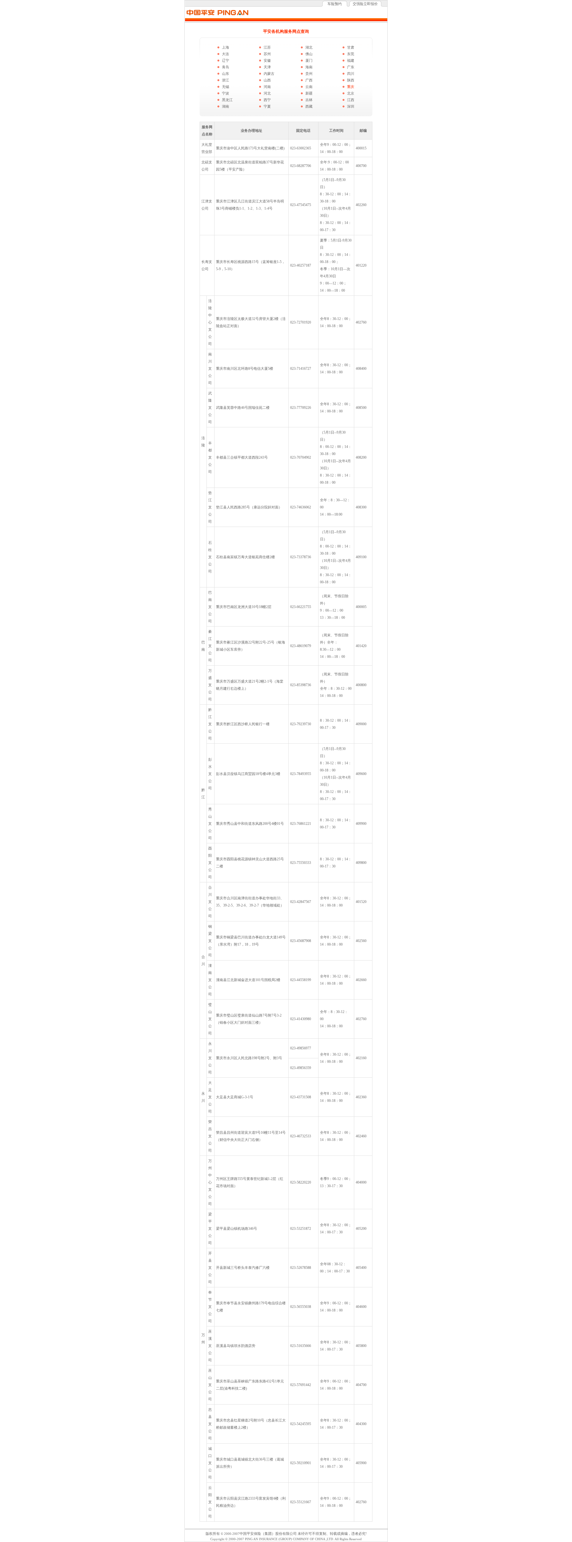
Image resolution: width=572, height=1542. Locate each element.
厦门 (309, 60)
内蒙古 (269, 74)
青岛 (225, 67)
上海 (225, 47)
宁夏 (267, 106)
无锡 (225, 87)
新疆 (309, 93)
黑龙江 (227, 100)
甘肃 (350, 47)
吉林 (309, 100)
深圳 (350, 106)
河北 (267, 93)
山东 (225, 74)
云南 (309, 87)
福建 (350, 60)
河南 (267, 87)
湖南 (225, 106)
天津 (267, 67)
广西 (309, 80)
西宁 (267, 100)
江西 (350, 100)
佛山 (309, 54)
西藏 (309, 106)
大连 (225, 54)
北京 (350, 93)
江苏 (267, 47)
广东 (350, 67)
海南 (309, 67)
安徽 (267, 60)
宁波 (225, 93)
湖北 (309, 47)
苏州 (267, 54)
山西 (267, 80)
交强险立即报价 (365, 4)
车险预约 (334, 4)
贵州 (309, 74)
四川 (350, 74)
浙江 (225, 80)
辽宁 (225, 60)
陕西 (350, 80)
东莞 (350, 54)
